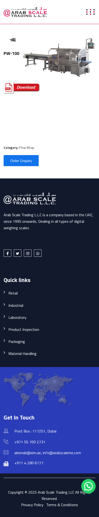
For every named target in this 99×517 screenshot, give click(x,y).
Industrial (15, 305)
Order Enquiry (21, 161)
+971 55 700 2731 (29, 442)
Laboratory (17, 317)
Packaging (16, 341)
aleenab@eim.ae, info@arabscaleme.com (47, 453)
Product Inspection (23, 329)
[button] (88, 486)
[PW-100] (13, 39)
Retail (13, 293)
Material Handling (22, 353)
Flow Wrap (26, 147)
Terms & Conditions (62, 505)
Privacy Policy (32, 505)
